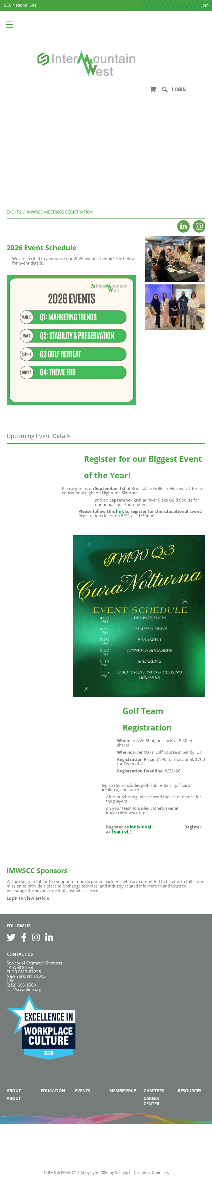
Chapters (154, 1090)
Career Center (151, 1101)
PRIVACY (68, 1172)
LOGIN (179, 89)
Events (82, 1090)
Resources (189, 1090)
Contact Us (20, 954)
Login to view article (28, 898)
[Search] (165, 89)
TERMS (49, 1172)
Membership (122, 1090)
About (14, 1090)
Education (53, 1090)
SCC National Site (20, 5)
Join (205, 5)
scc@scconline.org (24, 989)
